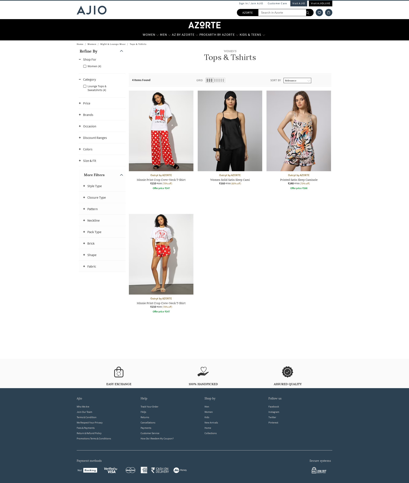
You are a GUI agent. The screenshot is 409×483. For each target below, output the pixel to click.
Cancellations (148, 422)
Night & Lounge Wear (113, 44)
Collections (210, 433)
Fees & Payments (86, 427)
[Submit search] (310, 12)
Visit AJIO (298, 3)
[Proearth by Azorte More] (237, 34)
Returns (145, 417)
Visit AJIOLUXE (320, 3)
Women (92, 44)
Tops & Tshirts (138, 44)
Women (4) (94, 66)
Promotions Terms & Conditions (94, 438)
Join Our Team (84, 411)
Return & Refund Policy (89, 433)
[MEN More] (169, 34)
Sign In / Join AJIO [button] (251, 3)
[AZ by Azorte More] (196, 34)
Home (80, 44)
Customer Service (150, 433)
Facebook (273, 406)
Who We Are (83, 406)
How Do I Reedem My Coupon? (157, 438)
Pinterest (273, 422)
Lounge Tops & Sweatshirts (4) (97, 88)
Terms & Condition (86, 417)
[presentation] (235, 214)
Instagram (273, 411)
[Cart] (328, 12)
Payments (146, 427)
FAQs (143, 411)
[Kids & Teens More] (263, 34)
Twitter (272, 417)
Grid (199, 80)
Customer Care (277, 3)
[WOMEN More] (157, 34)
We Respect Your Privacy (90, 422)
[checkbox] (102, 66)
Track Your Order (149, 406)
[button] (319, 12)
